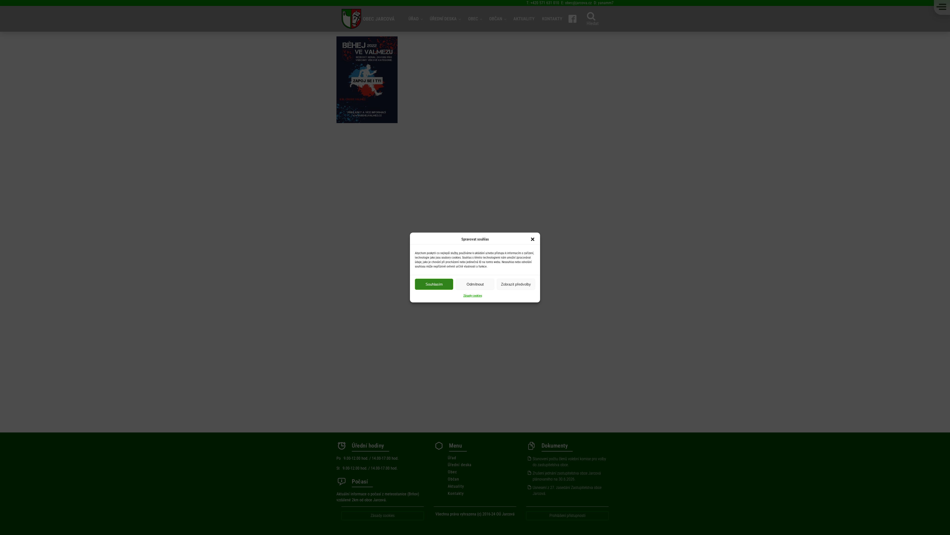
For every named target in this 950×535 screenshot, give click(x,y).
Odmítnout (475, 284)
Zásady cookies (472, 295)
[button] (532, 239)
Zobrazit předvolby (516, 284)
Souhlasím (434, 284)
